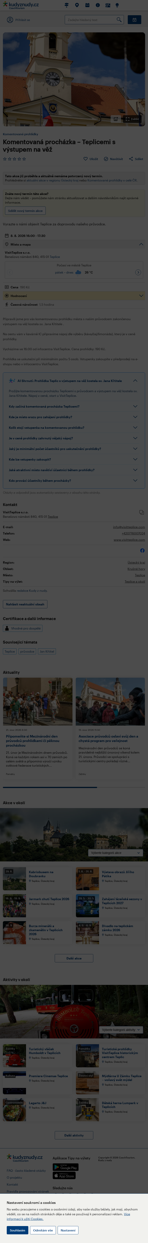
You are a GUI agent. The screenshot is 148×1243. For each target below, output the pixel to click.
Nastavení (68, 1230)
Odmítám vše (43, 1230)
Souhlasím (17, 1230)
